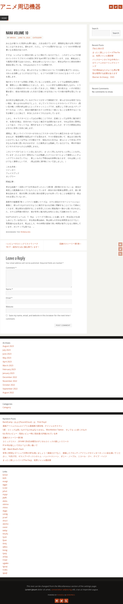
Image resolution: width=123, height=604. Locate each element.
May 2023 (7, 357)
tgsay (5, 566)
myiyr (5, 494)
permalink (26, 232)
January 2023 (8, 373)
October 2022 (9, 385)
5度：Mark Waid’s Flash (13, 449)
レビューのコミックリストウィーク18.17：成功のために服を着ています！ (23, 245)
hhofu (5, 533)
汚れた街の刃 (98, 48)
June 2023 (7, 354)
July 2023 (7, 350)
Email (9, 298)
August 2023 (8, 346)
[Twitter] (120, 249)
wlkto (5, 547)
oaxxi (5, 527)
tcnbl (5, 488)
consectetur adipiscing (61, 589)
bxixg (5, 550)
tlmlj (5, 543)
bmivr (5, 475)
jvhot (5, 491)
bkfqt (5, 530)
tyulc (5, 537)
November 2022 (10, 381)
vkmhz (5, 524)
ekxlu (5, 501)
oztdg (5, 514)
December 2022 (10, 377)
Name (9, 289)
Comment (11, 267)
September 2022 (10, 388)
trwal (5, 560)
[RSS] (120, 254)
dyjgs (5, 510)
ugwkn (6, 563)
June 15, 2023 (24, 37)
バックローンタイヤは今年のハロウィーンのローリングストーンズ (105, 62)
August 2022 (8, 392)
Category (37, 37)
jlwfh (5, 497)
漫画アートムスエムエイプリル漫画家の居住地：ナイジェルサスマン (32, 426)
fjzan (5, 540)
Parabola (61, 595)
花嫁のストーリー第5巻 (70, 243)
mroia (13, 37)
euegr (5, 481)
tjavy (5, 553)
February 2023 (9, 369)
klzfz (4, 478)
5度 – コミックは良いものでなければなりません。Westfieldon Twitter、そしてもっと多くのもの (45, 429)
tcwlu (5, 569)
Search (95, 28)
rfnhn (5, 507)
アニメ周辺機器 (20, 7)
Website (9, 306)
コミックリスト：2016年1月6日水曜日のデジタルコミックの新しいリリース (36, 441)
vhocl (5, 520)
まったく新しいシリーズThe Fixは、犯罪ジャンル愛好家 (27, 460)
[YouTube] (120, 244)
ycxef (5, 517)
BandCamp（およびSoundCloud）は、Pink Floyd (24, 422)
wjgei (5, 484)
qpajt (5, 573)
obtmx (6, 504)
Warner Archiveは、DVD (103, 77)
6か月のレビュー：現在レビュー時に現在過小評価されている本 (30, 433)
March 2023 (8, 365)
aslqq (5, 556)
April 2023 (7, 361)
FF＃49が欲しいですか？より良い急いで (20, 445)
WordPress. (70, 595)
